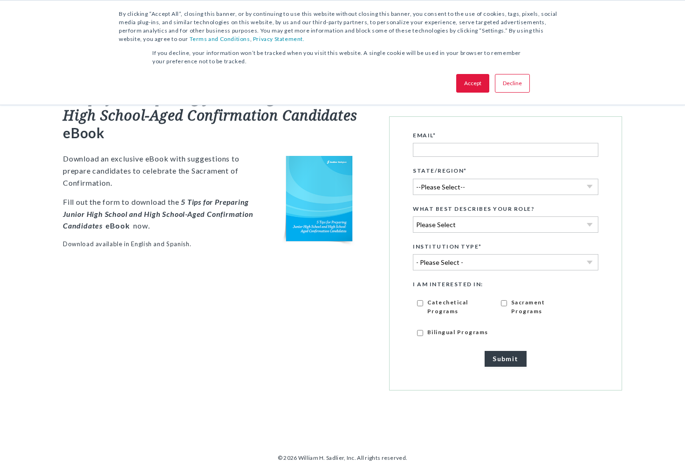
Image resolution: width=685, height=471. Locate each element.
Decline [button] (512, 83)
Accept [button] (472, 83)
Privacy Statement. (279, 38)
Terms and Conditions (220, 38)
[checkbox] (505, 317)
